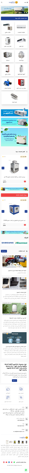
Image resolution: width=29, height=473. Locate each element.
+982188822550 (20, 420)
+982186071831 (20, 426)
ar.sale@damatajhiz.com (18, 431)
